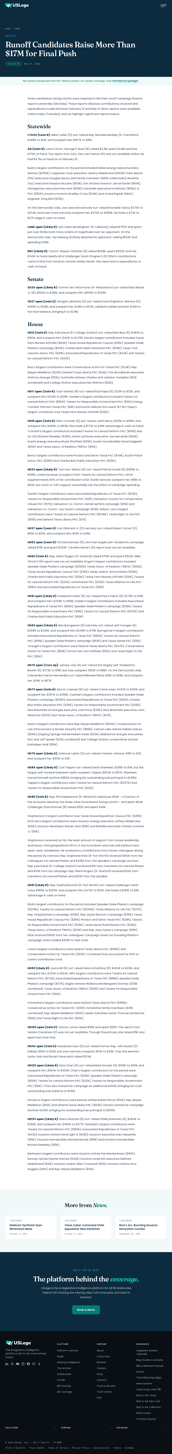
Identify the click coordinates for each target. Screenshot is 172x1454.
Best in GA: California (148, 1407)
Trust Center (104, 1391)
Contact (102, 1380)
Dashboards (64, 1374)
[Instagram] (23, 1363)
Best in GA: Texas (146, 1395)
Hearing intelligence (68, 1362)
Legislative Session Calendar (147, 1352)
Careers (101, 1368)
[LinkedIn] (6, 1363)
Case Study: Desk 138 (148, 1389)
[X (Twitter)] (12, 1363)
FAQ (99, 1397)
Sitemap (129, 1448)
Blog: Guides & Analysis (149, 1360)
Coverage (122, 1428)
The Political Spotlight (125, 81)
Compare (66, 1428)
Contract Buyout (146, 1419)
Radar (60, 1356)
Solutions (11, 1428)
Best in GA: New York (148, 1401)
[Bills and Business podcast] (39, 1363)
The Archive (64, 1368)
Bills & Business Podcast (150, 1366)
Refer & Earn (143, 1413)
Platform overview (67, 1350)
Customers (103, 1356)
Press (100, 1374)
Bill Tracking (64, 1386)
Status (117, 1448)
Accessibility (101, 1448)
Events (140, 1371)
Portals (61, 1380)
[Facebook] (28, 1363)
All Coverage (64, 1391)
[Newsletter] (33, 1363)
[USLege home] (17, 5)
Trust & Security (106, 1386)
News (8, 28)
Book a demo (86, 1310)
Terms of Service (58, 1448)
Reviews (101, 1362)
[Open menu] (163, 5)
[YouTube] (17, 1363)
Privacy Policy (81, 1448)
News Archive (144, 1383)
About (100, 1350)
